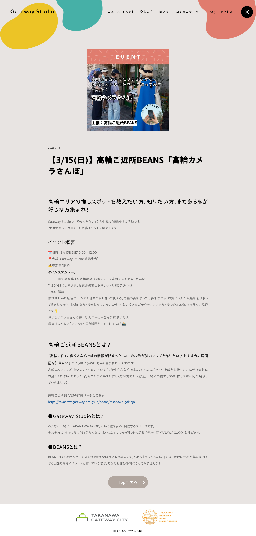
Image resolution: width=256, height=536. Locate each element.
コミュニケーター (189, 12)
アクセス (226, 12)
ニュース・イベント (120, 12)
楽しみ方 (146, 12)
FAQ (211, 12)
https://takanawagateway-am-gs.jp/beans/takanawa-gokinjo (91, 402)
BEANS (165, 12)
